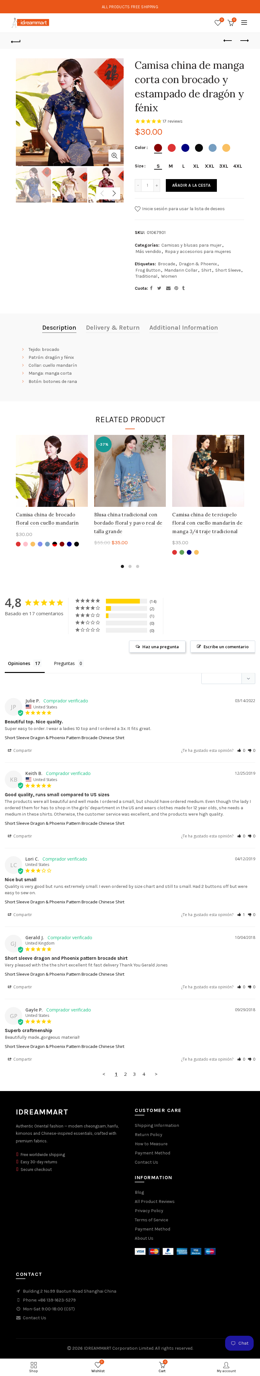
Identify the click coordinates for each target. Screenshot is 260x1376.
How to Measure (151, 1144)
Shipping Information (157, 1125)
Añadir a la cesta (191, 185)
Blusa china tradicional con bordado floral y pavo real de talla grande (128, 523)
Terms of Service (151, 1220)
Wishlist (222, 20)
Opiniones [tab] (19, 663)
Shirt (206, 270)
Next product (244, 41)
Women (169, 276)
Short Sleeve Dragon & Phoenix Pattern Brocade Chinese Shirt (64, 737)
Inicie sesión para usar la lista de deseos (183, 208)
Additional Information (183, 327)
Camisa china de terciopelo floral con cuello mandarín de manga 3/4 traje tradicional (207, 523)
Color (140, 147)
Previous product (228, 41)
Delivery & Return (113, 327)
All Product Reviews (155, 1201)
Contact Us (146, 1162)
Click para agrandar (114, 156)
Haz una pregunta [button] (160, 646)
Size (139, 166)
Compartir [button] (22, 750)
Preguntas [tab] (64, 663)
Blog (139, 1192)
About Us (144, 1238)
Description (59, 327)
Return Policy (148, 1134)
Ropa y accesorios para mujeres (198, 251)
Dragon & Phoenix (198, 264)
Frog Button (147, 270)
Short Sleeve (228, 270)
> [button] (156, 1074)
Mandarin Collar (181, 270)
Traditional (146, 276)
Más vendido (148, 251)
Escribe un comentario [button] (226, 646)
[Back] (16, 41)
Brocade (166, 264)
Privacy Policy (149, 1210)
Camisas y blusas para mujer (191, 245)
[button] (241, 750)
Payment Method (152, 1153)
